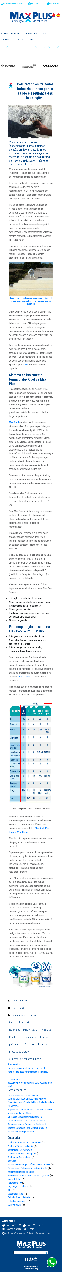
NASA (26, 364)
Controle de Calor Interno (19, 1157)
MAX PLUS (5, 34)
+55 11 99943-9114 (55, 3)
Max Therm (14, 1037)
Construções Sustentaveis (20, 1149)
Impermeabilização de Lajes (21, 1171)
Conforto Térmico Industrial (20, 1146)
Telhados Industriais (17, 1201)
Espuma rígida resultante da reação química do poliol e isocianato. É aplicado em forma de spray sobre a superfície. (31, 301)
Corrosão (12, 1160)
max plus (46, 1029)
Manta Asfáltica (15, 1179)
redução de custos (41, 1044)
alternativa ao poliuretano (25, 1015)
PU (26, 1044)
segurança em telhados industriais (26, 1059)
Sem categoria (14, 1204)
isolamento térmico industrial (23, 1029)
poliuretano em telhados (36, 1037)
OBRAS (16, 40)
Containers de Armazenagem (21, 1153)
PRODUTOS (15, 34)
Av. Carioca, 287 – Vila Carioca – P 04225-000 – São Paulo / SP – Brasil (27, 1233)
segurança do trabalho (18, 1186)
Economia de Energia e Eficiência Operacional (29, 1164)
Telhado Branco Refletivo (19, 1197)
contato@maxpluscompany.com (13, 3)
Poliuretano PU (20, 1007)
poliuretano (14, 1044)
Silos (10, 1190)
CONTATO (5, 40)
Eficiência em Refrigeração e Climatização (27, 1168)
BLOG (45, 34)
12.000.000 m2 (24, 676)
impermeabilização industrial (23, 1022)
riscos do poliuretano (19, 1051)
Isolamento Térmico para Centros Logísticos (28, 1175)
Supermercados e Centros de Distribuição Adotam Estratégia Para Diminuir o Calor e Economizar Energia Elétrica (27, 1128)
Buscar (46, 1253)
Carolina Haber (20, 1000)
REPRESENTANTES (29, 40)
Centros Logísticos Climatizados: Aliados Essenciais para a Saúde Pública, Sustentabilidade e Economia (31, 1102)
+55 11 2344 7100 (36, 3)
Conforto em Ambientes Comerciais (24, 1142)
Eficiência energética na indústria (23, 1095)
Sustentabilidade (15, 1193)
